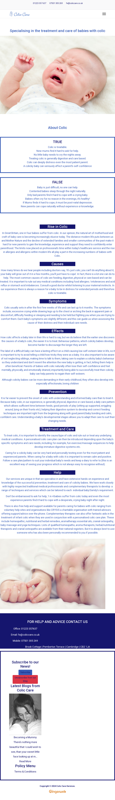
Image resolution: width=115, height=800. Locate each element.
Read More (25, 761)
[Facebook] (59, 6)
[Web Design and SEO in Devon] (57, 792)
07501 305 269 (56, 3)
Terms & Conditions (25, 771)
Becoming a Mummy (25, 737)
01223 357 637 (39, 3)
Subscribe (25, 672)
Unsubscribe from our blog (25, 679)
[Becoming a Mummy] (25, 714)
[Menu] (104, 14)
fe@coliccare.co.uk (74, 3)
